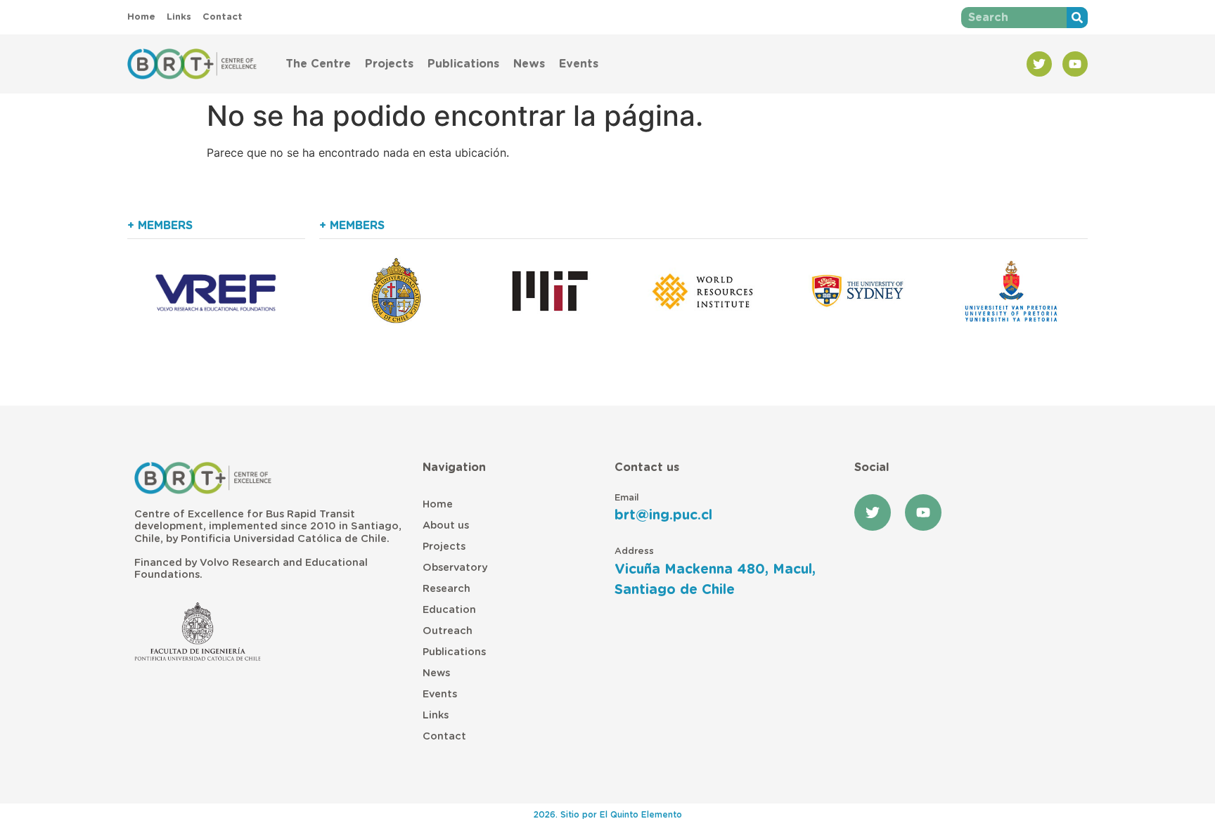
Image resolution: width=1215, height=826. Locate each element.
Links (436, 715)
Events (578, 64)
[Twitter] (1039, 64)
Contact (444, 736)
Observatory (455, 567)
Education (449, 610)
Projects (389, 64)
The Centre (318, 64)
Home (438, 504)
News (529, 64)
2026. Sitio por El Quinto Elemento (608, 815)
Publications (463, 64)
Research (446, 588)
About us (446, 525)
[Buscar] (1077, 17)
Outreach (447, 631)
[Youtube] (1075, 64)
